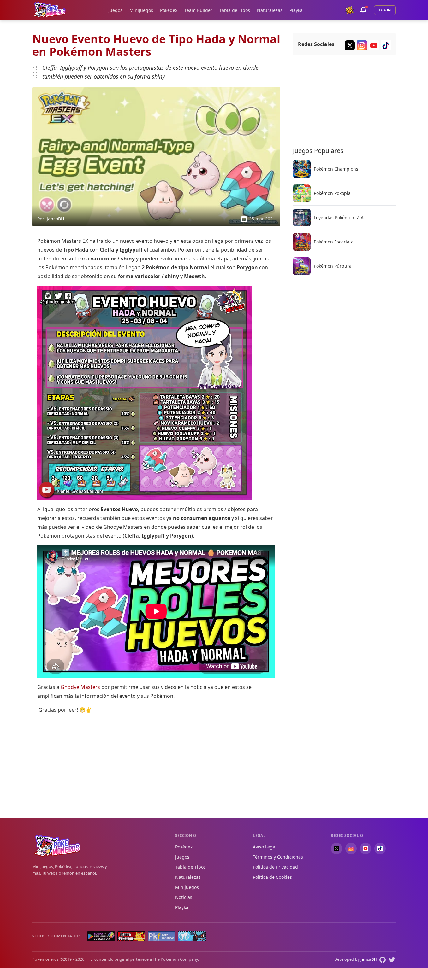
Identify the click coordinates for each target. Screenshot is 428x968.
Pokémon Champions (336, 169)
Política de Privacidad (275, 867)
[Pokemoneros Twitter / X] (350, 45)
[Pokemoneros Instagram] (362, 45)
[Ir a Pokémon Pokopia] (302, 193)
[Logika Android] (101, 936)
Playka (296, 10)
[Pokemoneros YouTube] (374, 45)
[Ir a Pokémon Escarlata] (302, 242)
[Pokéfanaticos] (161, 936)
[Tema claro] (349, 10)
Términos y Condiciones (278, 857)
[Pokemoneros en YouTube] (365, 848)
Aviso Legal (264, 847)
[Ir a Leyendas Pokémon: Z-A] (302, 217)
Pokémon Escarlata (334, 242)
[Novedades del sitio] (363, 10)
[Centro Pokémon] (131, 936)
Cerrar (411, 951)
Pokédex (168, 10)
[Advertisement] (156, 763)
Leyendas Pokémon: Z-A (339, 217)
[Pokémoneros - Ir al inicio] (50, 10)
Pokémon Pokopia (332, 193)
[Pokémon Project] (192, 936)
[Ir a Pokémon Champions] (302, 169)
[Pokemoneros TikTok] (386, 45)
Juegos (115, 10)
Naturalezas (269, 10)
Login (385, 10)
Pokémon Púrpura (333, 266)
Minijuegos (141, 10)
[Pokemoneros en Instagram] (351, 848)
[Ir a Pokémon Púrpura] (302, 266)
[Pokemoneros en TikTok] (380, 848)
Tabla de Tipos (234, 10)
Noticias (183, 897)
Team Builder (198, 10)
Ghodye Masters (80, 687)
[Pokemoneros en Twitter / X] (336, 848)
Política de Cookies (272, 877)
